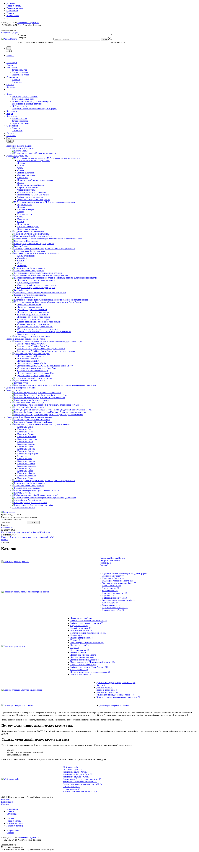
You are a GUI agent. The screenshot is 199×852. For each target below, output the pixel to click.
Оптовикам (17, 82)
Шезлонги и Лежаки (113, 578)
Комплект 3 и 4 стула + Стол (77, 774)
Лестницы (105, 563)
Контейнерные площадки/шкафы (118, 600)
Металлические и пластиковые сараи (88, 633)
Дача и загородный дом (23, 99)
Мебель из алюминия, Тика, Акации (89, 667)
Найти (10, 141)
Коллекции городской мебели (117, 581)
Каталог (10, 55)
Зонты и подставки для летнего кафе (80, 791)
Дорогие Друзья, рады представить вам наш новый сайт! (27, 537)
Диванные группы (73, 769)
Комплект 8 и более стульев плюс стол (82, 779)
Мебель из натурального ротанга (86, 623)
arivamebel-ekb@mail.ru (28, 22)
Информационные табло (114, 598)
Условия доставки (20, 72)
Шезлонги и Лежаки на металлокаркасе (90, 672)
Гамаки (75, 640)
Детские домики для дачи (83, 657)
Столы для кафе (71, 786)
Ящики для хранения (81, 638)
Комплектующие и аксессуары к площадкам (118, 697)
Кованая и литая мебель (83, 664)
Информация (7, 802)
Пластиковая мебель (81, 630)
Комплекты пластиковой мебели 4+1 (80, 781)
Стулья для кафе (71, 789)
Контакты (11, 87)
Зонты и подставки (80, 674)
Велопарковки (110, 590)
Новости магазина (12, 520)
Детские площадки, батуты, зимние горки (31, 101)
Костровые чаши (79, 645)
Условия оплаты (19, 70)
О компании (12, 77)
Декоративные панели (111, 560)
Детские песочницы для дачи (84, 660)
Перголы (108, 595)
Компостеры (76, 635)
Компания (5, 799)
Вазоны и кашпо (111, 585)
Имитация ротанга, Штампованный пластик (92, 662)
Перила (104, 565)
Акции (9, 65)
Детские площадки (107, 692)
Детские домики (105, 687)
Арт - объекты (110, 603)
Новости (16, 79)
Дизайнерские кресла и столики (27, 104)
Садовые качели (79, 625)
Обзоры (10, 833)
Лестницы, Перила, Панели (24, 96)
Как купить (11, 67)
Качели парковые (111, 605)
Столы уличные (110, 588)
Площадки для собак (113, 610)
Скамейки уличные (113, 576)
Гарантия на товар (20, 75)
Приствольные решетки (114, 593)
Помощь (5, 804)
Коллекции (11, 62)
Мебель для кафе (19, 106)
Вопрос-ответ (12, 830)
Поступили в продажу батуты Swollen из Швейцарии (25, 532)
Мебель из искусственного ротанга (88, 620)
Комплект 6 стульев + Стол (77, 777)
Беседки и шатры (79, 650)
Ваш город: (23, 36)
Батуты (74, 647)
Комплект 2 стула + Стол (76, 772)
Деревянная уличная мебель (83, 655)
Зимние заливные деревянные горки (115, 695)
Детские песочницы (107, 690)
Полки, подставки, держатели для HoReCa (82, 784)
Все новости (7, 527)
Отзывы (10, 84)
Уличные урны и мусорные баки (119, 583)
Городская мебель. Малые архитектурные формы (34, 109)
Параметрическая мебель (115, 607)
